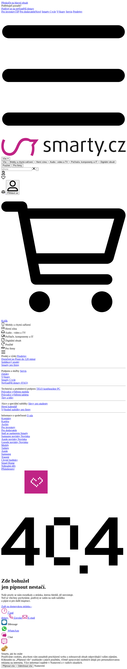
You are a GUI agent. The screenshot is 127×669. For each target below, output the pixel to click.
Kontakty (6, 418)
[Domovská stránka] (63, 147)
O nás (30, 415)
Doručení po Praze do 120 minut (18, 359)
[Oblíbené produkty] (3, 178)
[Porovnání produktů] (3, 192)
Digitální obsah (108, 162)
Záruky (5, 374)
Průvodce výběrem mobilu (15, 391)
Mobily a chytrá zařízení (21, 162)
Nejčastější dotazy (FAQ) (14, 382)
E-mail (31, 617)
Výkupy (61, 11)
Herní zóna (41, 162)
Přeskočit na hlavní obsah (14, 2)
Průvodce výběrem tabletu (15, 394)
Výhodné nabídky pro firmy (16, 409)
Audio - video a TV (59, 162)
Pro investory (10, 11)
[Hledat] (37, 169)
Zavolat (17, 617)
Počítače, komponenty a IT (84, 162)
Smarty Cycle (49, 11)
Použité (6, 165)
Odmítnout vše (25, 666)
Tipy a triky (7, 397)
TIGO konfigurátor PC (48, 388)
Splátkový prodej (10, 362)
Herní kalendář (9, 406)
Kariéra (5, 421)
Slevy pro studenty (38, 403)
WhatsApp (13, 630)
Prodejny (77, 11)
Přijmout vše (9, 666)
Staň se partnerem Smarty (14, 433)
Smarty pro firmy (10, 365)
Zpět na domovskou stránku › (16, 606)
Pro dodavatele (30, 11)
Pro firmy (17, 165)
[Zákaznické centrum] (3, 173)
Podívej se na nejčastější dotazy (17, 8)
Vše (4, 162)
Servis (69, 11)
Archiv (5, 424)
